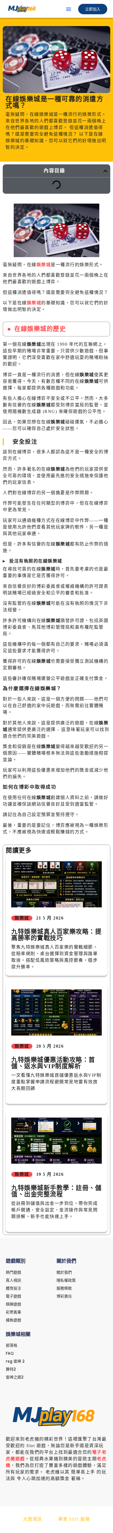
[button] (68, 9)
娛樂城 (43, 264)
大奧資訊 (32, 1519)
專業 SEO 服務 (74, 1519)
